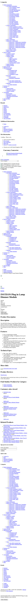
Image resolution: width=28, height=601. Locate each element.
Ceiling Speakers (13, 84)
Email (2, 449)
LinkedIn (5, 587)
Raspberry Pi (6, 86)
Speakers (8, 83)
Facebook (5, 584)
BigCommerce (9, 591)
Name (2, 447)
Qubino (5, 110)
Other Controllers (13, 58)
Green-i (11, 57)
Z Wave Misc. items (13, 37)
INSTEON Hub (7, 392)
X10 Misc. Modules (13, 22)
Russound (8, 75)
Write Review (4, 375)
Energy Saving (6, 66)
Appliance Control (10, 53)
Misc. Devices (12, 48)
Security (5, 87)
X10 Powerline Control (14, 62)
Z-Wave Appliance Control (15, 26)
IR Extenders (9, 93)
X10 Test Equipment (14, 24)
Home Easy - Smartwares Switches (17, 47)
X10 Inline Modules (13, 11)
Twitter (5, 583)
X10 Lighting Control (14, 13)
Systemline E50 (12, 71)
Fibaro (10, 38)
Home (4, 124)
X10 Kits (11, 12)
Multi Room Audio (7, 68)
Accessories (6, 92)
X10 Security (12, 17)
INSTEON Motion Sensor (9, 415)
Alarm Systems (9, 88)
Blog (4, 100)
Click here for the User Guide (10, 368)
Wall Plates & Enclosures (12, 96)
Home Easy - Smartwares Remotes (17, 44)
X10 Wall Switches (13, 21)
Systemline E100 (13, 70)
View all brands (7, 118)
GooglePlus (6, 586)
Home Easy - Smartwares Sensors (17, 46)
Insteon (5, 109)
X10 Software (12, 20)
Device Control (6, 52)
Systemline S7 (12, 73)
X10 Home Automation (11, 6)
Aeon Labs (5, 116)
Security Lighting (10, 91)
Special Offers (6, 98)
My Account (6, 141)
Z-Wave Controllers (13, 29)
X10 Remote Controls (14, 16)
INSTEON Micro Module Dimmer (11, 402)
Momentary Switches (11, 95)
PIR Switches (12, 60)
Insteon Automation (10, 51)
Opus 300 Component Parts (15, 82)
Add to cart (6, 396)
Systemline (8, 69)
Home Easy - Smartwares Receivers (17, 43)
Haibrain (5, 105)
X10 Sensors (12, 19)
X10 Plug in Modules (14, 15)
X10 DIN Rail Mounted (14, 10)
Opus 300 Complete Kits (14, 80)
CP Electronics (6, 113)
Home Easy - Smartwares (12, 40)
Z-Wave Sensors (13, 34)
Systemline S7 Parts (13, 74)
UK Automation (7, 114)
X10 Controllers (13, 8)
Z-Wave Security (13, 33)
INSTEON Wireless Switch (9, 408)
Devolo (5, 112)
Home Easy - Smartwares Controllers (17, 42)
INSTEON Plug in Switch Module (11, 397)
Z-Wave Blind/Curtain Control (16, 28)
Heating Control (10, 55)
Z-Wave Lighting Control (15, 31)
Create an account (12, 144)
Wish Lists (5, 143)
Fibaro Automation (10, 39)
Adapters (8, 97)
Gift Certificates (7, 142)
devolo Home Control (11, 49)
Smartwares (6, 107)
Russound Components (14, 78)
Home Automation (7, 4)
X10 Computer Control (14, 7)
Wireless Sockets (13, 61)
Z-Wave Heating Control (14, 30)
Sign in (5, 144)
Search (2, 161)
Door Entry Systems (11, 89)
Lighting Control (10, 56)
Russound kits (12, 77)
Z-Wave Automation (11, 25)
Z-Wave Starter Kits (13, 35)
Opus (7, 79)
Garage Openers (10, 64)
